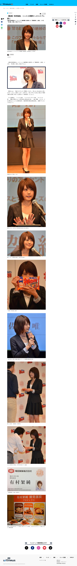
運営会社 (58, 560)
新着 (27, 4)
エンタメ (7, 8)
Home (4, 8)
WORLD (51, 4)
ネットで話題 (43, 4)
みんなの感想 (43, 13)
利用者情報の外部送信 (61, 563)
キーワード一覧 (43, 560)
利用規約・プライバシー (61, 561)
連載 (37, 4)
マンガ (32, 4)
